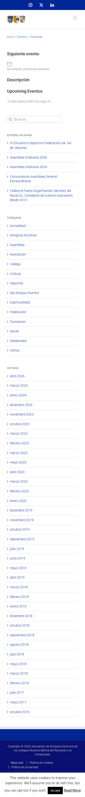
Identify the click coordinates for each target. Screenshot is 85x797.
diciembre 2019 (21, 510)
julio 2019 (17, 549)
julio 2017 (17, 692)
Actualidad (18, 226)
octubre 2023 (20, 424)
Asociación (18, 254)
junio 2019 (17, 558)
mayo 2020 (18, 462)
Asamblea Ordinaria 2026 (28, 157)
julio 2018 (17, 654)
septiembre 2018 (22, 635)
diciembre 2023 (21, 405)
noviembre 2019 (22, 520)
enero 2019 (18, 606)
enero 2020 (18, 501)
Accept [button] (55, 790)
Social (14, 331)
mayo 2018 (18, 664)
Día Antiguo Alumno (24, 293)
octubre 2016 (20, 712)
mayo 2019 (18, 568)
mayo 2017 (18, 702)
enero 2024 (18, 395)
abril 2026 (17, 376)
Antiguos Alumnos (23, 235)
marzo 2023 (19, 433)
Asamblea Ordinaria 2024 (28, 167)
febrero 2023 (19, 443)
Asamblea (17, 245)
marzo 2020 (19, 481)
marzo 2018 (19, 673)
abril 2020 (17, 472)
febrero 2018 (19, 683)
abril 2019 (17, 577)
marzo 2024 (19, 385)
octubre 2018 (20, 625)
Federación (18, 312)
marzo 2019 (19, 587)
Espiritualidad (20, 302)
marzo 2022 (19, 453)
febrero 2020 (19, 491)
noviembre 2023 (22, 414)
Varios (14, 350)
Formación (18, 322)
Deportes (16, 283)
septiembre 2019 (22, 539)
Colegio (15, 264)
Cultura (15, 274)
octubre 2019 (20, 529)
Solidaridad (18, 341)
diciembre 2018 (21, 616)
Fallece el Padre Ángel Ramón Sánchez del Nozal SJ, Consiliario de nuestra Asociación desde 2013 (41, 195)
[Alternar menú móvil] (75, 17)
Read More (72, 790)
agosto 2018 (19, 644)
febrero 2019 (19, 597)
